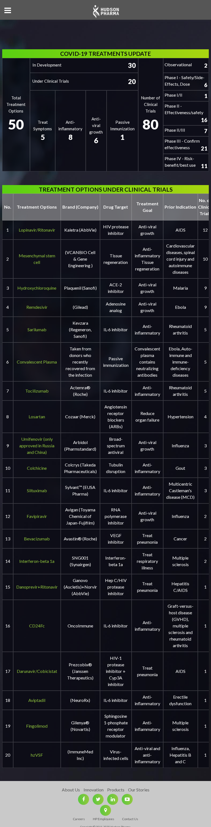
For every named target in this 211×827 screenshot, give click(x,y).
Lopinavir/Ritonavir (37, 229)
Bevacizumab (37, 538)
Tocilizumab (37, 390)
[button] (7, 10)
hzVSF (37, 754)
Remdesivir (37, 307)
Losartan (37, 416)
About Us (71, 789)
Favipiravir (37, 516)
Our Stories (138, 789)
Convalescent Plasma (37, 361)
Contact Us (130, 819)
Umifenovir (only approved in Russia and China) (36, 445)
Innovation (94, 789)
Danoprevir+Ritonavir (37, 586)
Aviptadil (36, 700)
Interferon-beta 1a (36, 561)
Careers (79, 819)
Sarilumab (36, 329)
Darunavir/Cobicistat (37, 671)
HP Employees (103, 819)
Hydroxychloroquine (36, 287)
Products (115, 789)
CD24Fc (37, 625)
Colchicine (37, 468)
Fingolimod (37, 725)
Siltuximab (37, 490)
